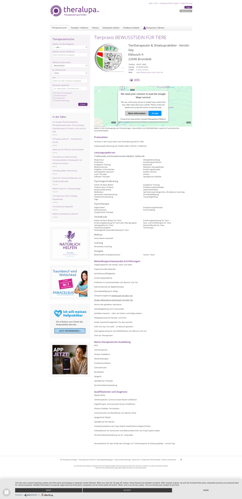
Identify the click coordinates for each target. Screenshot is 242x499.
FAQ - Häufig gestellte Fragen (166, 3)
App (150, 3)
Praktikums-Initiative (131, 27)
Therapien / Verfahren (79, 27)
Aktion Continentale (169, 460)
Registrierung (186, 3)
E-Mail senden (142, 69)
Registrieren (186, 11)
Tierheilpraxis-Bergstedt (62, 206)
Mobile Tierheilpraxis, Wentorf (65, 214)
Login (188, 7)
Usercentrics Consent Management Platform (148, 119)
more (206, 490)
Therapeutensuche (59, 27)
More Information (136, 113)
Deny (48, 490)
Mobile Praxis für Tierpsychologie (66, 188)
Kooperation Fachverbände (151, 460)
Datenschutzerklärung (122, 460)
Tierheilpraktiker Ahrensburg (64, 170)
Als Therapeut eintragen (68, 460)
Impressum (136, 460)
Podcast (95, 27)
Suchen (82, 104)
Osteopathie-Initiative (110, 27)
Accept (155, 113)
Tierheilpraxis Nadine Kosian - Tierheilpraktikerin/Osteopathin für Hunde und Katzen (67, 160)
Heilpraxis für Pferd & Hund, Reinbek (68, 149)
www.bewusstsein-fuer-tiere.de (149, 72)
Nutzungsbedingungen (105, 460)
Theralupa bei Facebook (87, 460)
